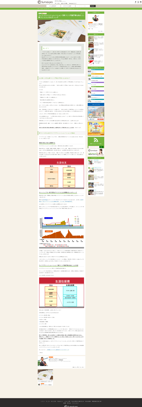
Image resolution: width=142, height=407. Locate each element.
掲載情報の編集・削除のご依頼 (96, 401)
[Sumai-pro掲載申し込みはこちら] (96, 155)
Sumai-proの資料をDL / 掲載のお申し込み (77, 401)
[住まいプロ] (45, 2)
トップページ (43, 401)
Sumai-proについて (72, 3)
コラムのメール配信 (67, 401)
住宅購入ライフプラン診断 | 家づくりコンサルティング (57, 349)
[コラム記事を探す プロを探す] (53, 6)
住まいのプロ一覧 (96, 104)
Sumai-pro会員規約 (88, 401)
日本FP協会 (45, 199)
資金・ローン (44, 13)
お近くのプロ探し (64, 3)
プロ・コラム (57, 3)
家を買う (40, 13)
